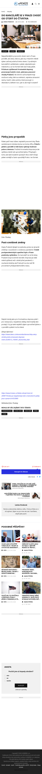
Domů (3, 765)
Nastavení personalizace (21, 770)
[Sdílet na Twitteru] (40, 477)
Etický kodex (33, 765)
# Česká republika (7, 411)
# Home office (18, 411)
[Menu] (39, 4)
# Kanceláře (28, 411)
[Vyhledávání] (35, 4)
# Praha (4, 414)
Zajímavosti (21, 51)
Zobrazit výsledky (21, 689)
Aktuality (4, 51)
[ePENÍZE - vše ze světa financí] (21, 4)
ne (7, 678)
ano (8, 675)
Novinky (12, 51)
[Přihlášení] (32, 4)
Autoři (12, 765)
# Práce (36, 411)
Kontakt (8, 765)
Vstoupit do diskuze (21, 472)
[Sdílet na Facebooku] (37, 477)
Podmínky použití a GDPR (22, 765)
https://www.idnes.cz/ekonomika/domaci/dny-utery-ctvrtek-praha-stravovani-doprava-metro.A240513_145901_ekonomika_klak (19, 337)
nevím (9, 681)
